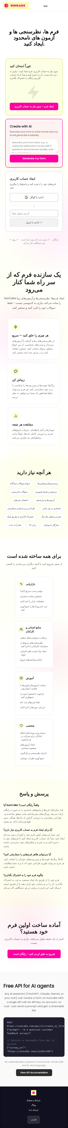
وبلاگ (33, 1105)
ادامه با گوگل (36, 197)
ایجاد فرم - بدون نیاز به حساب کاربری (34, 106)
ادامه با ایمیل (32, 222)
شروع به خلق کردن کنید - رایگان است (34, 954)
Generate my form (34, 158)
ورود (45, 5)
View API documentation (34, 1072)
